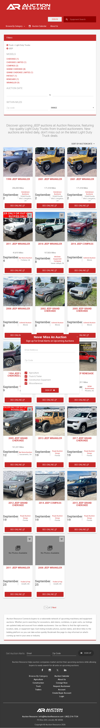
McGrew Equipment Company (57, 259)
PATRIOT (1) (12, 76)
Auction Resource (30, 716)
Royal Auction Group (57, 452)
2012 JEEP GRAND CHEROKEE (18, 504)
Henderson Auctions (25, 193)
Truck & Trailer (31, 376)
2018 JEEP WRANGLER (50, 243)
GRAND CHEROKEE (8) (16, 69)
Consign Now (61, 683)
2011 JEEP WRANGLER (18, 243)
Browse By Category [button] (14, 26)
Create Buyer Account (61, 693)
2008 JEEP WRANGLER (18, 308)
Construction (38, 683)
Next (54, 607)
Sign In (55, 19)
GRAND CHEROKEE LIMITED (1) (20, 72)
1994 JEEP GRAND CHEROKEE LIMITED (18, 374)
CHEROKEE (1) (13, 59)
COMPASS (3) (12, 66)
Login (61, 696)
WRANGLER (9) (13, 82)
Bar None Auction (25, 258)
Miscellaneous (31, 383)
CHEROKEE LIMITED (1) (16, 62)
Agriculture (31, 373)
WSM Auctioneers (89, 387)
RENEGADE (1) (13, 79)
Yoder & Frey (25, 582)
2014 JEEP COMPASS (50, 502)
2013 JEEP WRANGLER (50, 438)
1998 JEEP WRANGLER (18, 179)
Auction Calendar (61, 676)
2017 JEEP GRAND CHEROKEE (82, 439)
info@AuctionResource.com (51, 716)
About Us (54, 26)
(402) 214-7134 (71, 716)
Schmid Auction (89, 258)
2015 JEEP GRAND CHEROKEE (82, 504)
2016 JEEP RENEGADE (82, 373)
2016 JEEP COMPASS (82, 243)
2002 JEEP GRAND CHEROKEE (50, 309)
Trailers (38, 689)
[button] (72, 107)
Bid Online (16, 205)
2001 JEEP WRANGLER (50, 179)
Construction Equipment (31, 380)
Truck (38, 686)
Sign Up (48, 390)
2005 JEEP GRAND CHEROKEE (82, 309)
